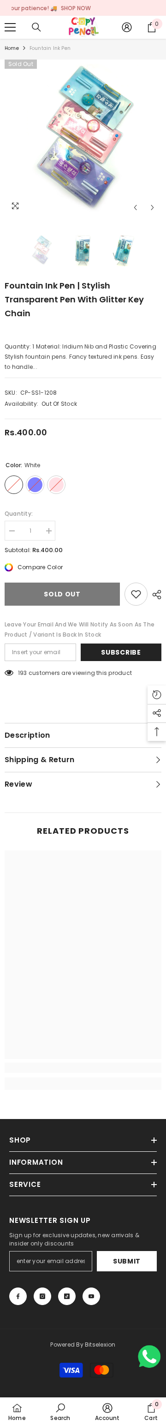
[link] (83, 1068)
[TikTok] (67, 1296)
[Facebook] (18, 1296)
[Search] (36, 27)
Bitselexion (100, 1344)
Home (12, 48)
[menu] (10, 27)
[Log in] (127, 27)
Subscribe (121, 652)
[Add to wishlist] (136, 594)
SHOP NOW (62, 8)
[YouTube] (91, 1296)
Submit (127, 1261)
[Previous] (135, 207)
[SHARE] (154, 595)
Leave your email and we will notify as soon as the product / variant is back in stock (79, 629)
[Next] (152, 207)
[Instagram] (42, 1296)
